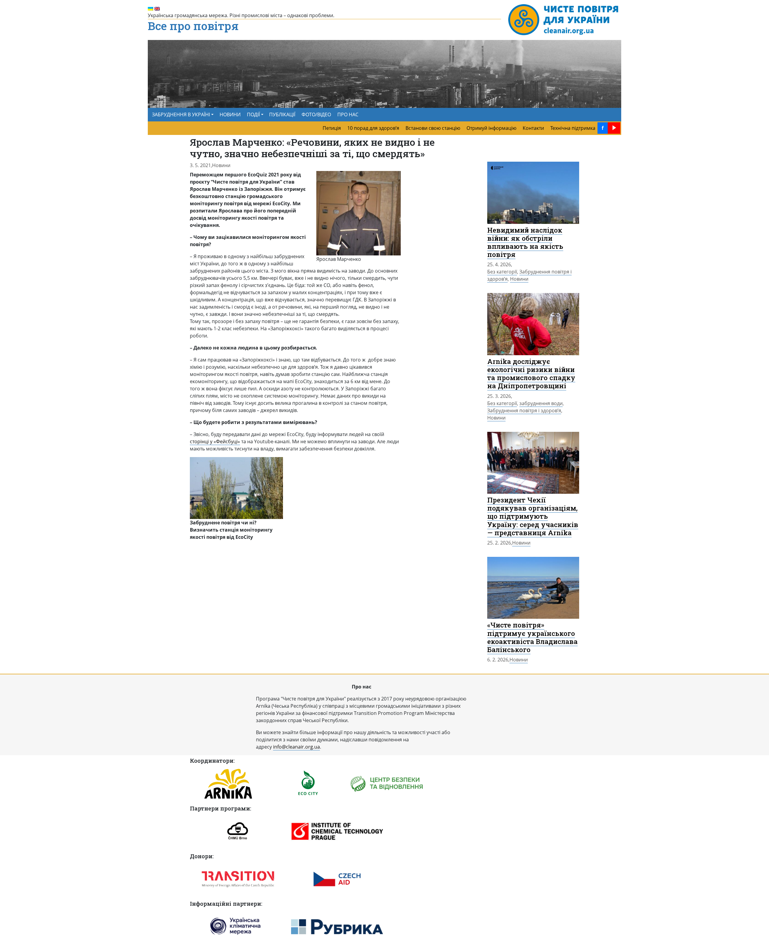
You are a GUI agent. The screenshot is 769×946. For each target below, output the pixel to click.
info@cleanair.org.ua (296, 746)
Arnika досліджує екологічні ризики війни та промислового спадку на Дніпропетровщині (531, 373)
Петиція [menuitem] (332, 128)
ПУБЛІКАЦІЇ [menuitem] (282, 114)
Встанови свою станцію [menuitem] (433, 128)
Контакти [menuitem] (533, 128)
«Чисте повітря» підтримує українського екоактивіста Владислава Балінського (532, 637)
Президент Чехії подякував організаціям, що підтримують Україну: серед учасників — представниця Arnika (532, 516)
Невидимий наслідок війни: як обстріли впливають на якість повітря (525, 242)
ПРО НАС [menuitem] (347, 114)
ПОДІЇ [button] (253, 114)
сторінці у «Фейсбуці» (215, 441)
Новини (221, 165)
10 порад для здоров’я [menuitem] (373, 128)
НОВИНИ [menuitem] (230, 114)
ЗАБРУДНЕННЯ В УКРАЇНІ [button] (181, 114)
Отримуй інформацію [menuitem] (491, 128)
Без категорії (502, 271)
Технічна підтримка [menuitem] (572, 128)
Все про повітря (193, 26)
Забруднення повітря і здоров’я (524, 410)
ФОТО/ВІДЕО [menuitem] (316, 114)
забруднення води (541, 403)
